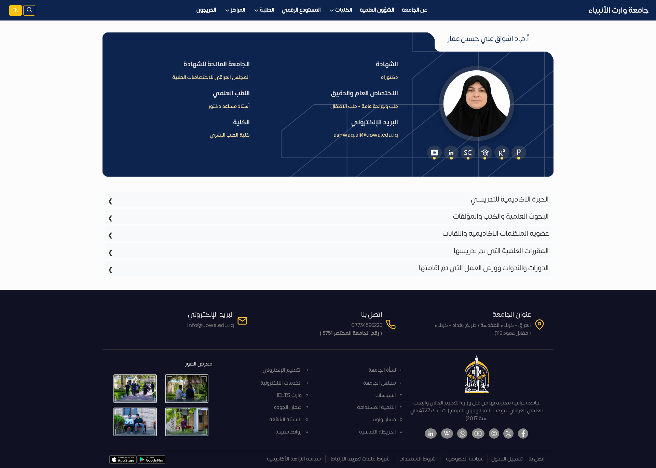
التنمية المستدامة (376, 407)
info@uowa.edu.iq (210, 325)
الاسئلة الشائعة (285, 419)
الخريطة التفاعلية (377, 432)
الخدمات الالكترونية (281, 383)
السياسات (385, 395)
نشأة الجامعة (382, 370)
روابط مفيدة (288, 432)
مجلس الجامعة (379, 383)
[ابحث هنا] (29, 10)
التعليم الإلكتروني (282, 370)
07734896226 (366, 325)
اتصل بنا (537, 459)
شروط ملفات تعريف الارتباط (360, 459)
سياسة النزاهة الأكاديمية (294, 459)
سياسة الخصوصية (464, 459)
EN (15, 10)
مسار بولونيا (383, 419)
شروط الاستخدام (418, 459)
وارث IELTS (289, 395)
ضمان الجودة (288, 407)
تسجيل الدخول (507, 459)
